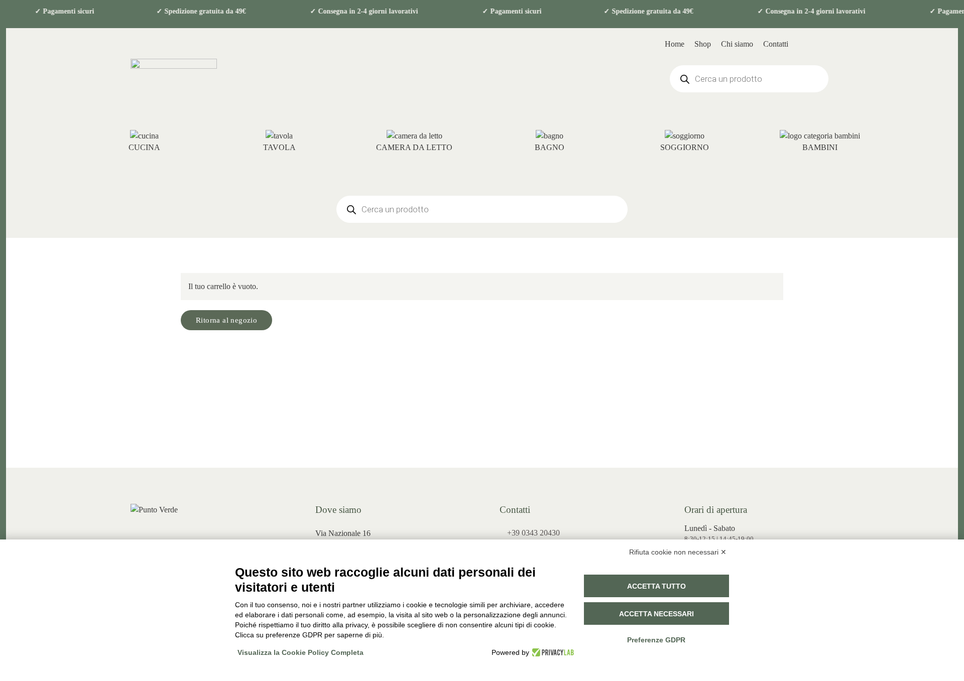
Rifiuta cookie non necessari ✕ (678, 552)
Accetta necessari (656, 614)
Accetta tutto (656, 586)
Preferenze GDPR (656, 640)
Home (674, 44)
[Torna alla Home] (174, 79)
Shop (702, 44)
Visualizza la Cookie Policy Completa (300, 652)
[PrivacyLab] (551, 652)
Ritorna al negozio (226, 320)
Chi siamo (737, 44)
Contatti (775, 44)
